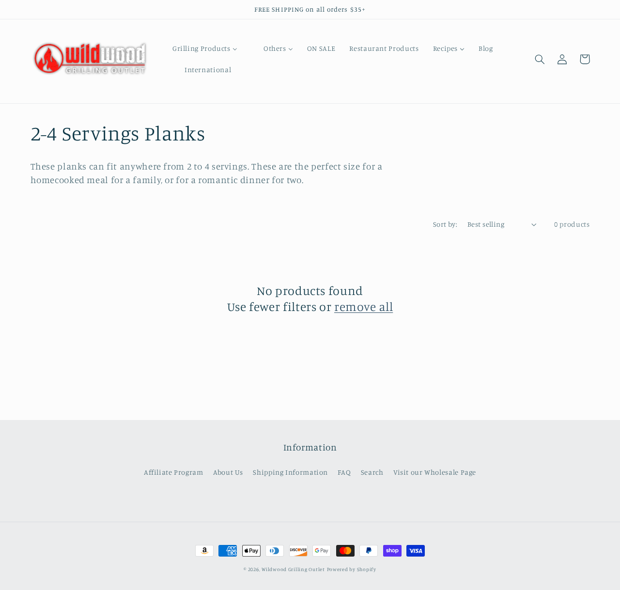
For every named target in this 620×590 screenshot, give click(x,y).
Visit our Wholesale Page (434, 472)
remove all (363, 306)
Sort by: (445, 224)
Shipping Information (290, 472)
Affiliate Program (173, 472)
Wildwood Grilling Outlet (293, 569)
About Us (228, 472)
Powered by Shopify (351, 569)
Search (372, 472)
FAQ (344, 472)
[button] (540, 59)
